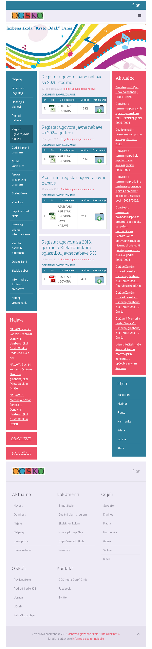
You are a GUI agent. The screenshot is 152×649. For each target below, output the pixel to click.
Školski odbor (20, 270)
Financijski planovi (18, 104)
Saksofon (124, 394)
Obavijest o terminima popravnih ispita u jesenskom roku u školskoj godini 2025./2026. (129, 113)
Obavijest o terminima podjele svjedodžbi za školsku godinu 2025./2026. (127, 160)
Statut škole (19, 193)
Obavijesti (20, 514)
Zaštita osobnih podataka (18, 248)
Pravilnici (17, 202)
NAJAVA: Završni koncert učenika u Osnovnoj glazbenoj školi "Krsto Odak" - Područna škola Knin (21, 343)
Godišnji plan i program (20, 150)
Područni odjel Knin (25, 588)
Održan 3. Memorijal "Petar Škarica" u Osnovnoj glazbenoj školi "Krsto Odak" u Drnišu (128, 328)
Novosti (18, 505)
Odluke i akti (19, 261)
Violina (122, 439)
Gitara (121, 430)
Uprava (18, 597)
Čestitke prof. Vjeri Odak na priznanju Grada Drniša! (127, 92)
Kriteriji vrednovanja (19, 300)
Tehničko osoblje (24, 615)
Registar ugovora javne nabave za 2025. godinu (72, 79)
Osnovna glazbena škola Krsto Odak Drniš (94, 634)
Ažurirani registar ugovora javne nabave (74, 180)
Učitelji (18, 606)
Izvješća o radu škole (21, 214)
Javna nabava (22, 550)
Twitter (63, 597)
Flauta (121, 412)
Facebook (65, 588)
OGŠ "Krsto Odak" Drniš (73, 579)
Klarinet (122, 403)
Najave (18, 523)
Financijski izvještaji (18, 91)
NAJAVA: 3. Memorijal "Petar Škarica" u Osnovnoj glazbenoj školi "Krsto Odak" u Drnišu (20, 409)
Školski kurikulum (18, 164)
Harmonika (124, 421)
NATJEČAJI (21, 453)
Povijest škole (22, 579)
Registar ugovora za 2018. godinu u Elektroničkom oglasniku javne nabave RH (69, 247)
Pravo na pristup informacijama (21, 229)
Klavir (121, 448)
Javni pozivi (21, 541)
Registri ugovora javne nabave (79, 89)
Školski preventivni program (19, 179)
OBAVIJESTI (21, 438)
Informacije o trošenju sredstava (20, 284)
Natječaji (17, 79)
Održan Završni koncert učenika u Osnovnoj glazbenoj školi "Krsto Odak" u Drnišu (128, 302)
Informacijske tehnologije (88, 638)
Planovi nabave (16, 118)
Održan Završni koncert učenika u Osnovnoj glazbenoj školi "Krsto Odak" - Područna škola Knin (128, 276)
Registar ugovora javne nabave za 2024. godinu (72, 129)
